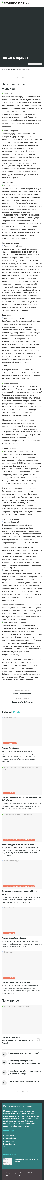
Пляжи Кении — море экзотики (16, 982)
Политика (22, 1176)
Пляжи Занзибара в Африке (14, 938)
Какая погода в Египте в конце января (19, 844)
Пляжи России (8, 1135)
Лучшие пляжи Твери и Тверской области (23, 1081)
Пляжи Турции (8, 1141)
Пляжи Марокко (9, 743)
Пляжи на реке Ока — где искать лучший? (23, 1053)
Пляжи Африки (9, 792)
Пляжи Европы (9, 1144)
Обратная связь (11, 1176)
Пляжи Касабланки (10, 748)
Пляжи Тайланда (9, 1138)
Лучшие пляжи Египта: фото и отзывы (18, 839)
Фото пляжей (8, 1147)
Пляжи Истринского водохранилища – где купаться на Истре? (17, 1040)
